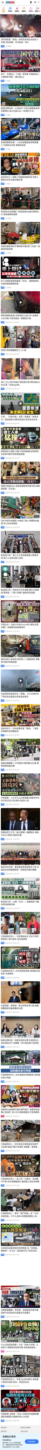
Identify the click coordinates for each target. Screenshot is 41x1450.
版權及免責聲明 (26, 1427)
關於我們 (4, 1431)
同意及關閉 (31, 1441)
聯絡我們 (4, 1427)
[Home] (10, 2)
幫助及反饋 (24, 1431)
